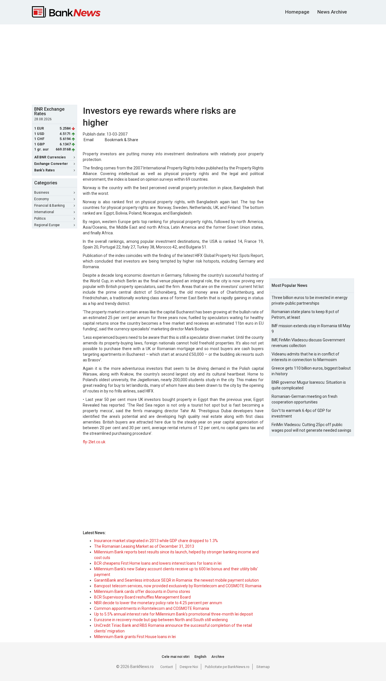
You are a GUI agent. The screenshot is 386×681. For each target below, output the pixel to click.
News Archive (332, 12)
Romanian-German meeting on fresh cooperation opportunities (304, 399)
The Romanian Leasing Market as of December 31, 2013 (144, 546)
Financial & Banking (49, 206)
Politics (40, 219)
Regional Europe (47, 225)
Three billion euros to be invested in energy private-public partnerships (310, 300)
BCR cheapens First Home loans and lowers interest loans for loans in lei (158, 563)
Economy (41, 199)
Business (41, 193)
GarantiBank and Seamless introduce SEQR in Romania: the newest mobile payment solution (176, 580)
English (200, 656)
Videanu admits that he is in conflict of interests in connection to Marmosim (305, 357)
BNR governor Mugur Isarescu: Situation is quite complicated (309, 385)
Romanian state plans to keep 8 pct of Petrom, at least (305, 314)
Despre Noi (189, 667)
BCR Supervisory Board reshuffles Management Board (142, 597)
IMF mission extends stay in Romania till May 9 (311, 329)
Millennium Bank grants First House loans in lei (135, 636)
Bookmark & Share (121, 139)
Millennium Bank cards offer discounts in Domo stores (142, 591)
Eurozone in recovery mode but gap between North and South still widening (161, 619)
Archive (217, 656)
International (44, 212)
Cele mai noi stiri (175, 656)
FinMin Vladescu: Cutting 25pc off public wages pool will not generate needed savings (311, 427)
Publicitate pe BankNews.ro (227, 667)
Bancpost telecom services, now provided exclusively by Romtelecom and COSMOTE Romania (177, 586)
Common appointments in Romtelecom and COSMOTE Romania (151, 608)
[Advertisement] (193, 64)
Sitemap (263, 667)
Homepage (297, 12)
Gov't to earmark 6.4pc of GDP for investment (301, 413)
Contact (166, 667)
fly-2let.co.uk (94, 442)
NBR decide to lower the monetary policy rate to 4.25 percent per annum (158, 603)
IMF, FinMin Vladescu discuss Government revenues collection (308, 343)
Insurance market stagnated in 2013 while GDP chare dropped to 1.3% (156, 540)
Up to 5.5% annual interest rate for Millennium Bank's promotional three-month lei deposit (173, 614)
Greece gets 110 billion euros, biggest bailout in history (311, 371)
